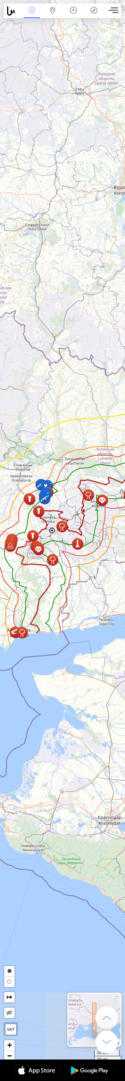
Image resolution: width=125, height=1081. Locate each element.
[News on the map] (13, 10)
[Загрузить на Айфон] (37, 1071)
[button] (52, 559)
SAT (11, 1029)
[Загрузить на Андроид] (90, 1071)
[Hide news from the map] (9, 1013)
